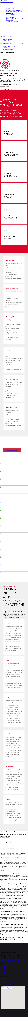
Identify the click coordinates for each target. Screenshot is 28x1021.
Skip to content (3, 0)
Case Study (6, 15)
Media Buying (9, 13)
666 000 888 (6, 40)
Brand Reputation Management (14, 11)
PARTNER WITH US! (6, 89)
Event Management (11, 14)
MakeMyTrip (9, 20)
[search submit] (22, 43)
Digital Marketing (10, 8)
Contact (5, 24)
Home (4, 4)
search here (3, 43)
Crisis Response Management (13, 10)
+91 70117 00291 (3, 32)
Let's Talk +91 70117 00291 (7, 942)
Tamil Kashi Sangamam (12, 21)
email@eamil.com (7, 39)
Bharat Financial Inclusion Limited (14, 18)
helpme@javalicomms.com (8, 960)
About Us (5, 6)
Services (5, 7)
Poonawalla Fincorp (11, 17)
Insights (5, 22)
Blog (5, 972)
